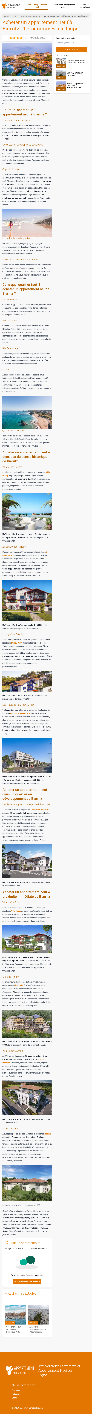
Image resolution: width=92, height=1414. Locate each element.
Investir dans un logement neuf (63, 6)
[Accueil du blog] (23, 1370)
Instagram (16, 1394)
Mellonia (19, 985)
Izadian (47, 1134)
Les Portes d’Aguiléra (40, 810)
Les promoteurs (85, 6)
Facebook (16, 1390)
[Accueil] (12, 6)
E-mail (14, 1398)
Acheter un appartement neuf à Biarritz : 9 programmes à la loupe (75, 85)
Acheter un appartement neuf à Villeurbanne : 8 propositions (75, 73)
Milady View (16, 643)
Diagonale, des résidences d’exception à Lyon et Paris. (76, 61)
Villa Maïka (16, 911)
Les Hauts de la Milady (20, 713)
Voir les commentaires (37, 39)
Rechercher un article (65, 38)
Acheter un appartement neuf (36, 6)
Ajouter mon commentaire (28, 1282)
